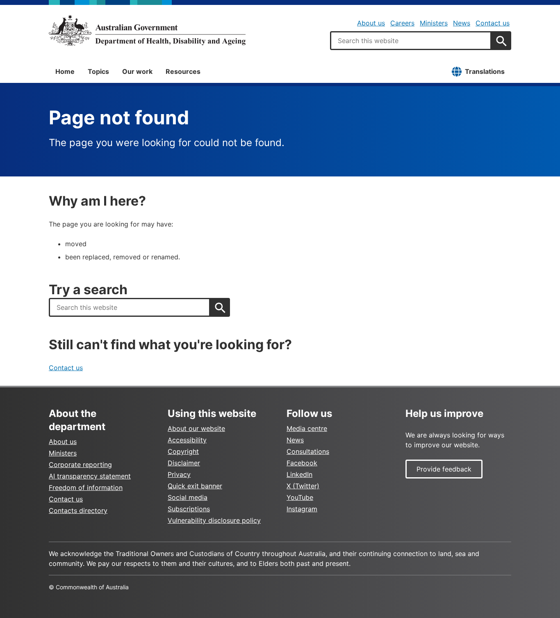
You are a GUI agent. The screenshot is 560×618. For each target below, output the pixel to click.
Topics (98, 71)
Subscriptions (189, 509)
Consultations (308, 451)
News (461, 23)
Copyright (183, 451)
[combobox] (411, 40)
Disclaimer (184, 463)
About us (371, 23)
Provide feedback (444, 469)
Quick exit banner (195, 486)
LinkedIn (299, 474)
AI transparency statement (90, 476)
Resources (183, 71)
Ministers (434, 23)
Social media (187, 497)
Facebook (302, 463)
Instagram (302, 509)
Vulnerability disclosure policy (214, 520)
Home (65, 71)
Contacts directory (78, 510)
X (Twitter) (303, 486)
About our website (196, 428)
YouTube (300, 497)
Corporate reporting (80, 464)
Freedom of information (86, 487)
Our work (137, 71)
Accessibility (187, 440)
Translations (485, 71)
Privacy (179, 474)
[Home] (147, 30)
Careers (402, 23)
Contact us (493, 23)
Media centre (307, 428)
